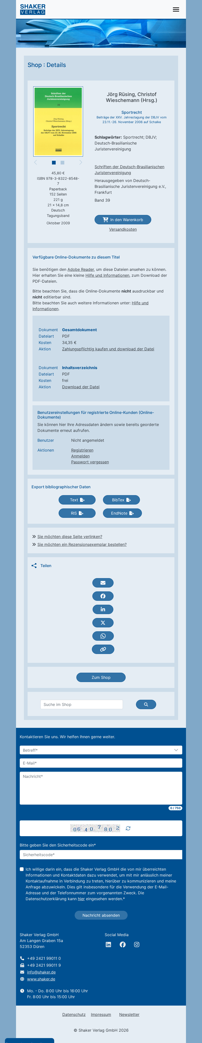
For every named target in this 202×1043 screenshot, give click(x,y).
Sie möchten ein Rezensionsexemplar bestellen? (82, 544)
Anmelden (80, 456)
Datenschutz (74, 1014)
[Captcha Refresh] (128, 828)
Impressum (101, 1014)
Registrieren (82, 450)
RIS (74, 513)
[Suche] (146, 704)
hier (81, 898)
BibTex (118, 499)
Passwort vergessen (90, 461)
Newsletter (129, 1014)
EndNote (119, 513)
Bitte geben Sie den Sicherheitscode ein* (58, 845)
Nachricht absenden (101, 915)
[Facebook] (122, 944)
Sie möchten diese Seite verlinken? (69, 536)
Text (74, 499)
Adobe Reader (80, 269)
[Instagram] (136, 944)
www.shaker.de (41, 979)
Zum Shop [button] (101, 677)
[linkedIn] (108, 944)
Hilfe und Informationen (107, 275)
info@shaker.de (41, 972)
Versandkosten (123, 229)
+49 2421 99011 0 (44, 958)
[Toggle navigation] (176, 9)
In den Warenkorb (126, 219)
